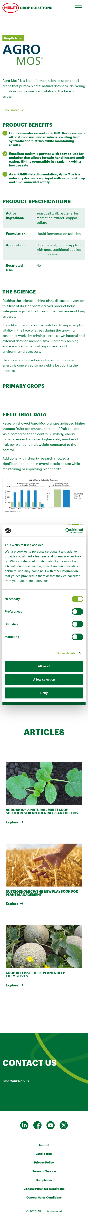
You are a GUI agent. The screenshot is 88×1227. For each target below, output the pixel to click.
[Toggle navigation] (77, 7)
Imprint (44, 1145)
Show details (66, 653)
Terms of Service (44, 1171)
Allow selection (44, 679)
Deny (44, 693)
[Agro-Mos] (31, 7)
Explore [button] (12, 822)
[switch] (77, 611)
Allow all (44, 666)
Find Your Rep (13, 1081)
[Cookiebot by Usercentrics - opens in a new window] (65, 530)
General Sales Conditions (44, 1197)
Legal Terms (44, 1153)
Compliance (44, 1180)
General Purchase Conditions (44, 1188)
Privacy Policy (44, 1162)
